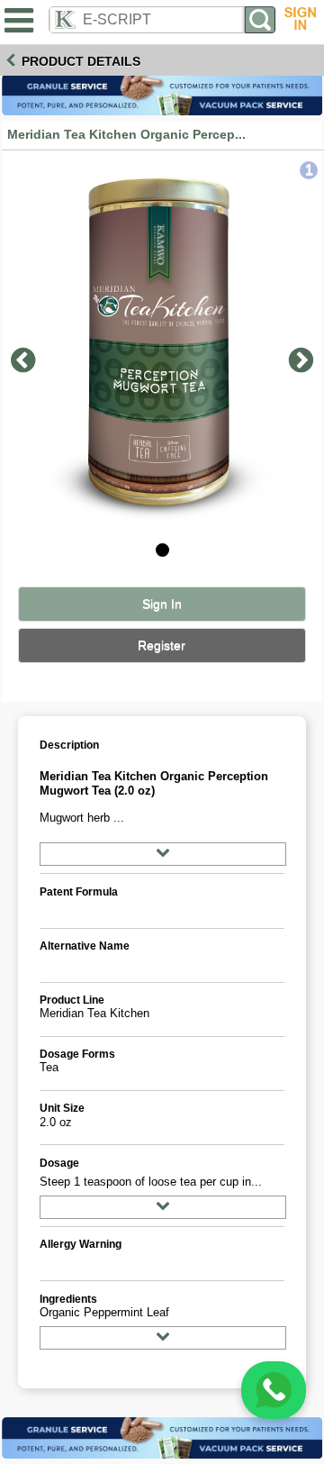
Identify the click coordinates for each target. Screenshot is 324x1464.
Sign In (162, 604)
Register (161, 645)
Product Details (81, 61)
